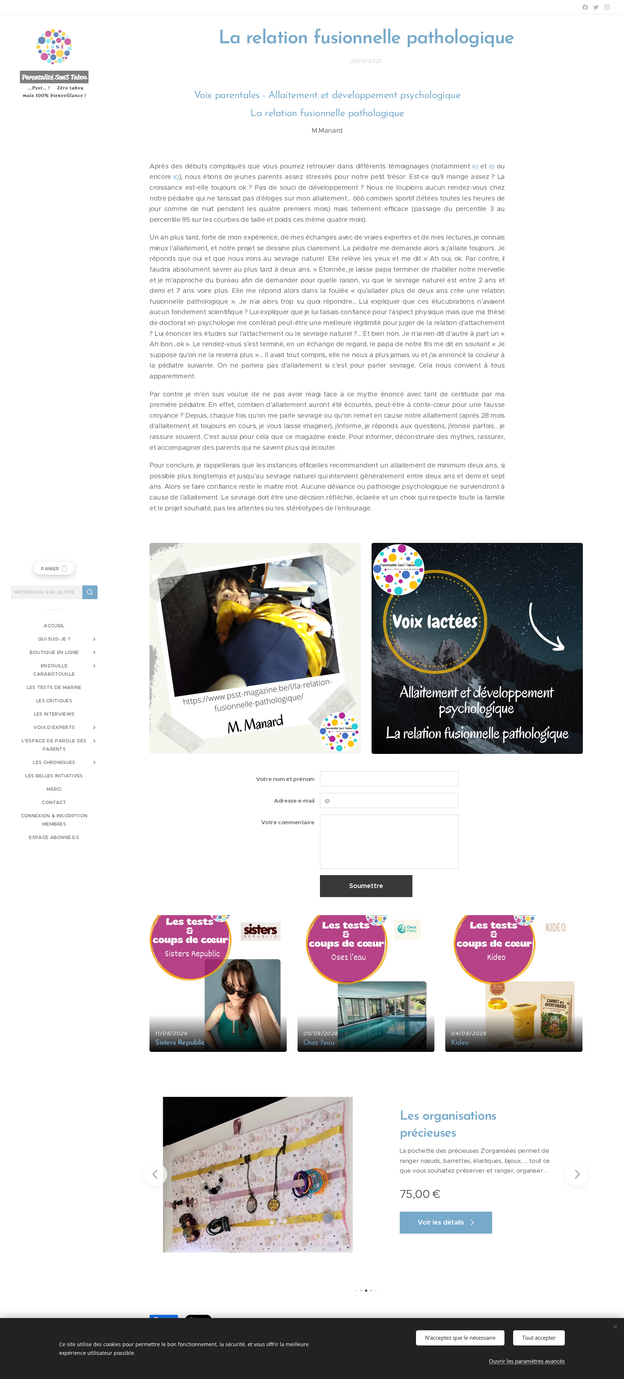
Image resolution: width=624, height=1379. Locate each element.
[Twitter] (596, 7)
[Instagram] (606, 7)
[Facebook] (585, 7)
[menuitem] (54, 626)
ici (476, 166)
